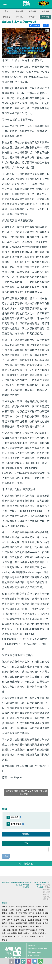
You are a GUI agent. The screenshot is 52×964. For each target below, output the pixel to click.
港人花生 (32, 17)
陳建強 (36, 917)
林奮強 (4, 940)
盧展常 (26, 933)
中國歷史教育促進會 (38, 933)
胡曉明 (33, 910)
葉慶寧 (30, 917)
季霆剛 (11, 913)
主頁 (6, 11)
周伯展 (31, 913)
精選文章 (40, 937)
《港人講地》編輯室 (9, 930)
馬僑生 (23, 917)
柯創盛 (31, 923)
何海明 (40, 910)
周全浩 (4, 906)
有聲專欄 (6, 17)
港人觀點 (19, 17)
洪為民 (9, 920)
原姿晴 (38, 906)
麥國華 (24, 906)
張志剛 (11, 910)
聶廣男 (19, 933)
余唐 (9, 933)
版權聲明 (46, 890)
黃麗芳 (18, 927)
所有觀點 (26, 887)
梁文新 (20, 937)
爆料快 (45, 899)
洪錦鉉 (4, 927)
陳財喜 (38, 923)
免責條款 (46, 887)
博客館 (38, 885)
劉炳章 (31, 906)
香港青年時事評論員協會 (28, 930)
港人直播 (45, 11)
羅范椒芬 (19, 910)
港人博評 (45, 17)
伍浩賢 (11, 906)
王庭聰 (26, 910)
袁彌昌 (38, 913)
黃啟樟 (16, 920)
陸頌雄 (11, 927)
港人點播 (32, 11)
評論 (6, 856)
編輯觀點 (26, 885)
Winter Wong (7, 937)
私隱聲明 (46, 885)
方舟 (3, 920)
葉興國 (18, 923)
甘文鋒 (31, 927)
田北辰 (18, 913)
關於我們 (46, 882)
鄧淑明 (23, 920)
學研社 (41, 930)
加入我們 (46, 892)
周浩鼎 (45, 923)
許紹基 (32, 937)
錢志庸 (4, 923)
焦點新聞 (19, 11)
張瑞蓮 (18, 906)
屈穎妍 (45, 913)
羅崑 (26, 937)
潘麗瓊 (16, 917)
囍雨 (14, 933)
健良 (3, 933)
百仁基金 (37, 920)
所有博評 (39, 887)
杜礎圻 (38, 927)
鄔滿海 (4, 913)
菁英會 (11, 923)
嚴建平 (24, 927)
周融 (3, 917)
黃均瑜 (45, 920)
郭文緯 (45, 906)
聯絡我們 (46, 894)
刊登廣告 (46, 897)
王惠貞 (24, 913)
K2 (15, 937)
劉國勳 (24, 923)
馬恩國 (43, 917)
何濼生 (4, 910)
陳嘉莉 (9, 917)
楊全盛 (30, 920)
